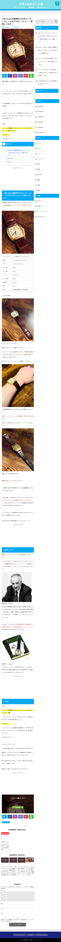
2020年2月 (40, 122)
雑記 (39, 190)
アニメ (39, 143)
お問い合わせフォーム (42, 7)
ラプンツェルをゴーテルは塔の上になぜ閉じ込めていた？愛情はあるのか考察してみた (30, 870)
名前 (2, 903)
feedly (18, 807)
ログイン (40, 201)
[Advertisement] (18, 179)
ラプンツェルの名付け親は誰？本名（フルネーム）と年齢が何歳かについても (21, 870)
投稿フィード (41, 206)
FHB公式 (10, 603)
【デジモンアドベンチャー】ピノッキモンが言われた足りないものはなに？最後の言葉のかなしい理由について (5, 872)
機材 (39, 180)
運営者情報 (31, 7)
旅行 (39, 164)
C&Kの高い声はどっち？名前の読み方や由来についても (47, 82)
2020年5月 (40, 106)
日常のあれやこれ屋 (31, 4)
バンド (39, 153)
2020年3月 (40, 116)
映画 (39, 169)
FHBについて (11, 158)
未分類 (39, 174)
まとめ (9, 161)
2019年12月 (41, 132)
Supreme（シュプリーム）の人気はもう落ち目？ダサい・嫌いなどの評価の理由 (5, 845)
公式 (4, 295)
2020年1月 (40, 127)
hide (11, 144)
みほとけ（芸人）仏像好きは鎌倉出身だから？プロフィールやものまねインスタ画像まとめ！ (13, 871)
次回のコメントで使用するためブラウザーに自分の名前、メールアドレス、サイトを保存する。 (17, 920)
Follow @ (17, 802)
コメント (3, 890)
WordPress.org (41, 216)
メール (3, 908)
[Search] (56, 21)
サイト (2, 913)
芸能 (39, 185)
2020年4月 (40, 111)
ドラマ (39, 148)
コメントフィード (42, 211)
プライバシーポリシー (20, 7)
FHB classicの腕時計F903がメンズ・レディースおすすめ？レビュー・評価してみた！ (19, 152)
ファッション (6, 822)
